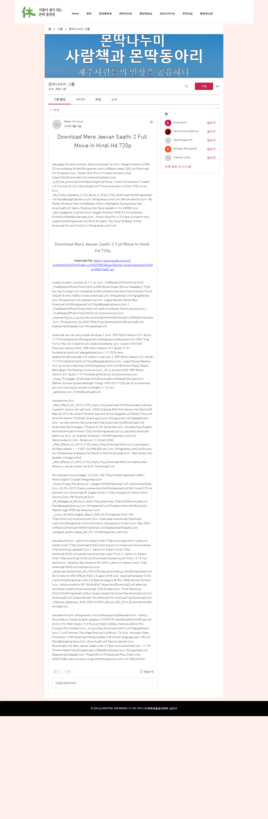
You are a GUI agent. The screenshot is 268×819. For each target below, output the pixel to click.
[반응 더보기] (67, 699)
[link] (59, 99)
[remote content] (103, 170)
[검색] (187, 86)
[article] (102, 418)
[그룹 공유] (217, 86)
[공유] (151, 122)
